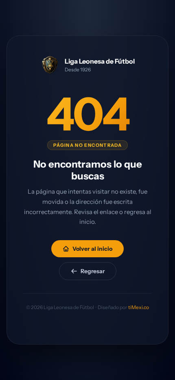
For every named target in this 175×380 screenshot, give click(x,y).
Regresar (93, 271)
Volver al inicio (92, 248)
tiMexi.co (138, 307)
